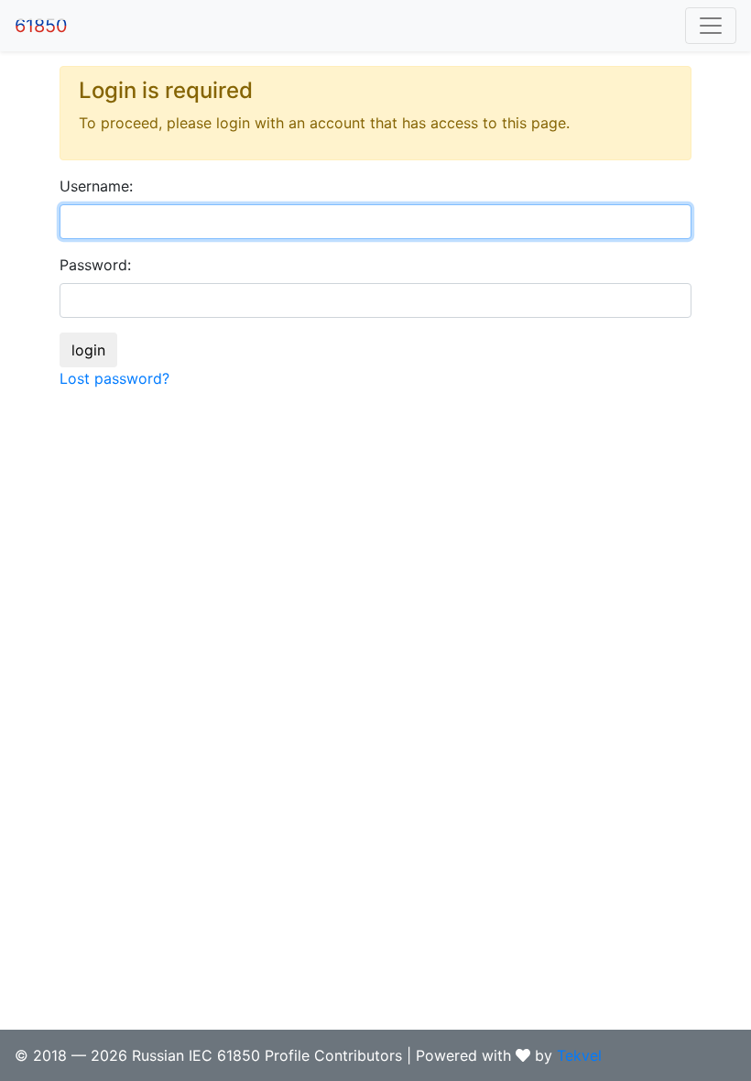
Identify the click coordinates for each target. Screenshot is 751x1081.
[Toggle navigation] (710, 25)
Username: (96, 186)
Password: (95, 265)
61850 (41, 26)
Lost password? (114, 378)
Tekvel (579, 1055)
